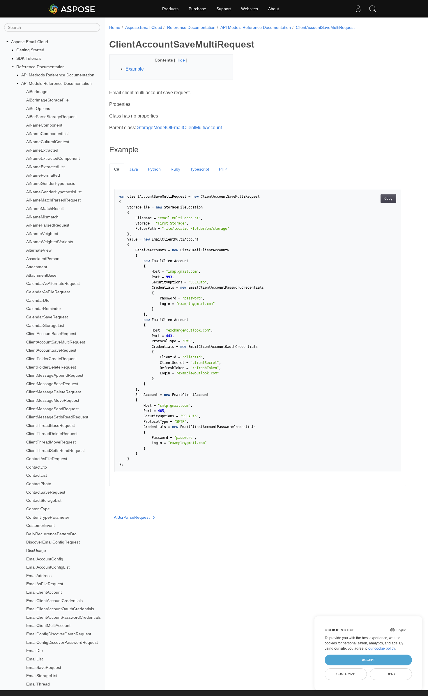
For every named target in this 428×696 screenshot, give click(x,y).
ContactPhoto (38, 483)
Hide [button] (181, 60)
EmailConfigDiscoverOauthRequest (58, 634)
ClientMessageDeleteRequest (53, 392)
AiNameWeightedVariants (49, 242)
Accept (368, 660)
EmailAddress (39, 575)
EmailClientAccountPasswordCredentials (63, 617)
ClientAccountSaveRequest (51, 350)
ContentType (38, 508)
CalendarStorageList (45, 325)
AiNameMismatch (42, 217)
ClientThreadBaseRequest (50, 425)
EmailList (34, 659)
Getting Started (30, 50)
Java (133, 169)
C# (116, 169)
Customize (345, 674)
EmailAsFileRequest (44, 584)
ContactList (36, 475)
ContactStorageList (43, 500)
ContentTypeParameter (47, 517)
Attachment (36, 266)
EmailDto (34, 650)
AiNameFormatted (43, 175)
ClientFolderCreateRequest (51, 358)
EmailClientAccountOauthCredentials (60, 608)
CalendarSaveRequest (47, 317)
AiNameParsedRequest (47, 225)
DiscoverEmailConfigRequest (53, 542)
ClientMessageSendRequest (52, 408)
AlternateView (39, 250)
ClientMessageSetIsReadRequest (57, 417)
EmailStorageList (41, 675)
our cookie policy (381, 648)
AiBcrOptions (38, 108)
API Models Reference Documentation (56, 83)
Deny (391, 674)
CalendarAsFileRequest (48, 292)
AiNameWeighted (42, 233)
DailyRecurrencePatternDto (51, 534)
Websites (249, 8)
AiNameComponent (44, 125)
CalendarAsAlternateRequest (53, 283)
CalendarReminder (43, 308)
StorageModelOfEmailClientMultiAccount (179, 127)
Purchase (197, 8)
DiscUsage (36, 550)
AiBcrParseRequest (132, 517)
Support (223, 8)
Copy (388, 199)
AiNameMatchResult (45, 208)
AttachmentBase (41, 275)
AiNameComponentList (47, 133)
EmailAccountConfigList (48, 567)
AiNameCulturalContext (47, 141)
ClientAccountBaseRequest (51, 333)
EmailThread (38, 684)
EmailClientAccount (44, 592)
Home (114, 27)
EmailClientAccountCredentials (54, 600)
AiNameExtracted (42, 150)
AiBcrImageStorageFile (47, 100)
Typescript (199, 169)
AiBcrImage (36, 92)
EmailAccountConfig (44, 559)
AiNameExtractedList (45, 166)
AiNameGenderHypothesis (50, 183)
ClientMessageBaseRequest (52, 383)
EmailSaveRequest (43, 667)
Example (134, 68)
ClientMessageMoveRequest (52, 400)
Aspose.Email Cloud (29, 41)
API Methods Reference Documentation (57, 75)
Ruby (175, 169)
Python (154, 169)
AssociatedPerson (42, 258)
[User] (358, 8)
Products (170, 8)
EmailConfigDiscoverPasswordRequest (62, 642)
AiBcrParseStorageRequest (51, 116)
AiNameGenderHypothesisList (54, 192)
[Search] (372, 8)
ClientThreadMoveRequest (51, 442)
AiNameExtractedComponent (53, 158)
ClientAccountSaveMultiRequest (55, 342)
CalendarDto (37, 300)
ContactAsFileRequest (46, 458)
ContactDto (36, 467)
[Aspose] (72, 8)
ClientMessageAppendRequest (54, 375)
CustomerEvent (40, 525)
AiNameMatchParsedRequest (53, 200)
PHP (223, 169)
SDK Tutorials (28, 58)
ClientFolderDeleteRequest (51, 367)
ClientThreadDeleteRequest (51, 434)
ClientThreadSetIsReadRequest (55, 450)
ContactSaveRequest (45, 492)
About (273, 8)
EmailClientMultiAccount (48, 625)
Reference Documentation (40, 66)
